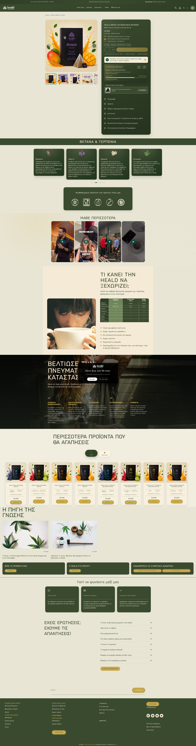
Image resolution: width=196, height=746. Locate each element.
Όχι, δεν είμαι (103, 379)
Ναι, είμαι (92, 379)
